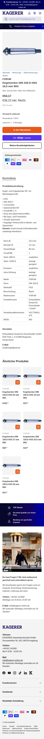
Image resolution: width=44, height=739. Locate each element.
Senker (5, 76)
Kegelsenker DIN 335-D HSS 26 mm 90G (10, 484)
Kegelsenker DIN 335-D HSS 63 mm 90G (10, 395)
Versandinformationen (24, 726)
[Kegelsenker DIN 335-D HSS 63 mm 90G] (11, 376)
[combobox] (22, 19)
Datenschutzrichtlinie (31, 728)
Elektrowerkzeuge (31, 73)
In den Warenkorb (22, 130)
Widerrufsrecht (17, 728)
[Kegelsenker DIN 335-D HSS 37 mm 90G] (11, 421)
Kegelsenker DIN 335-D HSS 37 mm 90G (10, 440)
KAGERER (11, 722)
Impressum (6, 728)
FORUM (6, 79)
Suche (4, 726)
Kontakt (11, 726)
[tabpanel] (22, 266)
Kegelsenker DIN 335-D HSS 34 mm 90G (31, 395)
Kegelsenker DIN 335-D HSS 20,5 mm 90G (32, 440)
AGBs (36, 726)
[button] (34, 13)
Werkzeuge (16, 73)
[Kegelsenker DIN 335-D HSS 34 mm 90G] (32, 376)
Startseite (6, 73)
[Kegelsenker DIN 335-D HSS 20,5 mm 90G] (32, 421)
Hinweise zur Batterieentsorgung (13, 733)
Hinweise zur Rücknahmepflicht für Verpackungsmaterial (21, 731)
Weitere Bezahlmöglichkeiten (22, 145)
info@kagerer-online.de (12, 660)
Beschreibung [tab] (9, 178)
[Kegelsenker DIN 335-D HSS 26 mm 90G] (11, 465)
